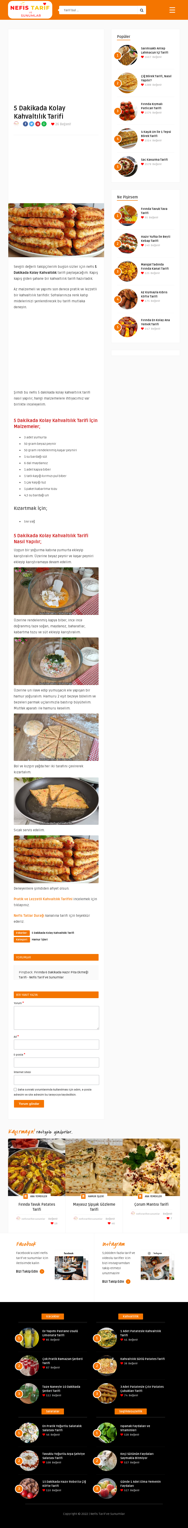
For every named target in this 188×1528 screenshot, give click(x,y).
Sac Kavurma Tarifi (154, 160)
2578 (147, 164)
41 (125, 1340)
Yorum (19, 1003)
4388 (147, 85)
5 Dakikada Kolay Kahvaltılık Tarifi (53, 933)
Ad (16, 1036)
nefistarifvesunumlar (33, 1219)
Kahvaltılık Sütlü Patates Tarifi (142, 1359)
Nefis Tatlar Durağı (29, 916)
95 (146, 217)
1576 (147, 112)
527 (126, 1462)
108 (48, 1462)
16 (56, 1223)
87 (47, 1367)
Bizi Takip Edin (27, 1272)
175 (147, 301)
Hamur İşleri (40, 939)
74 (125, 1395)
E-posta (19, 1054)
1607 (147, 57)
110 (48, 1490)
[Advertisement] (56, 63)
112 (48, 1395)
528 (126, 1435)
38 (125, 1363)
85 (47, 1340)
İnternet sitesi (22, 1072)
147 (147, 329)
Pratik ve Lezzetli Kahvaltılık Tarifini (43, 899)
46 (113, 1223)
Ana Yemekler (38, 1196)
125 (146, 273)
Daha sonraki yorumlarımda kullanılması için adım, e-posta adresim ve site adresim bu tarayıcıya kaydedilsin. (52, 1092)
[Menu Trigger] (172, 9)
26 (57, 124)
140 (147, 245)
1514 (147, 140)
